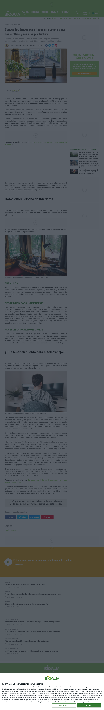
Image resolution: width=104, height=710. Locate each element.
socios (20, 687)
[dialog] (52, 691)
